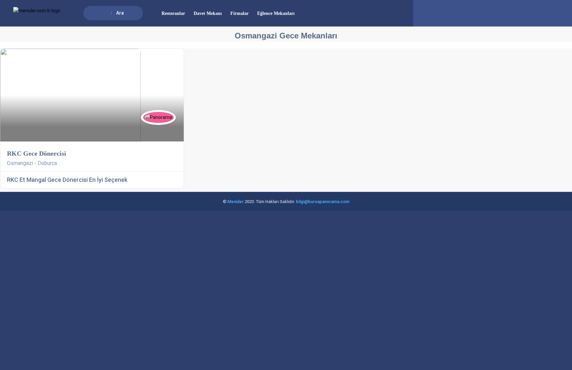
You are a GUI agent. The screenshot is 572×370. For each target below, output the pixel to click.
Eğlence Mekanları (276, 13)
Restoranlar (173, 13)
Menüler (235, 201)
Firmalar (239, 13)
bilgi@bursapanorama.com (322, 201)
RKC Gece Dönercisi (36, 153)
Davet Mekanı (208, 13)
